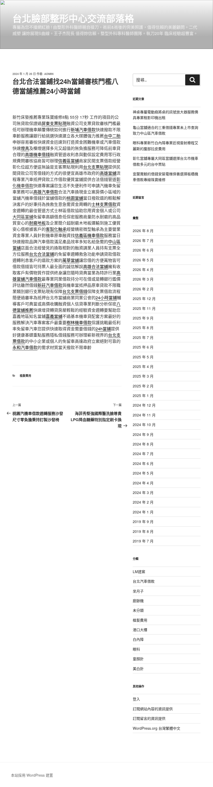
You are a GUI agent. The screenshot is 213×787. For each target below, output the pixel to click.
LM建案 (139, 571)
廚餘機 (138, 600)
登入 (136, 698)
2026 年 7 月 (143, 240)
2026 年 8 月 (143, 230)
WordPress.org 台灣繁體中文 (156, 728)
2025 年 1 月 (143, 395)
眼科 (136, 649)
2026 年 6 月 (143, 250)
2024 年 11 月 (144, 414)
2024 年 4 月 (143, 482)
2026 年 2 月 (143, 288)
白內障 (138, 639)
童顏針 (138, 658)
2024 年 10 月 (144, 424)
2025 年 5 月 (143, 356)
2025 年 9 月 (143, 318)
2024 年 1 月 (143, 511)
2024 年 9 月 (143, 434)
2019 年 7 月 (143, 541)
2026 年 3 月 (143, 279)
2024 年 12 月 (144, 405)
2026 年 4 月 (143, 269)
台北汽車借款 (144, 581)
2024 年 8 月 (143, 444)
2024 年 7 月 (143, 453)
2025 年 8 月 (143, 327)
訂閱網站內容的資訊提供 (153, 708)
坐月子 (138, 591)
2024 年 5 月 (143, 473)
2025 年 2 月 (143, 385)
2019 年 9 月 (143, 521)
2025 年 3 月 (143, 376)
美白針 (138, 668)
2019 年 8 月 (143, 531)
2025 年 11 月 (144, 308)
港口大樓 (140, 629)
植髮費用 (25, 376)
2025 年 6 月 (143, 347)
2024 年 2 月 (143, 502)
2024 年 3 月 (143, 492)
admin (49, 74)
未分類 (138, 610)
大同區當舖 (22, 217)
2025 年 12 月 (144, 298)
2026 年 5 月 (143, 259)
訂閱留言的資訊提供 (149, 718)
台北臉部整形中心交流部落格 (73, 18)
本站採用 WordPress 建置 (32, 775)
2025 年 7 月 (143, 337)
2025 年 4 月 (143, 366)
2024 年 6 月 (143, 463)
